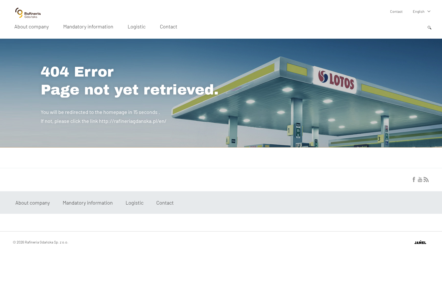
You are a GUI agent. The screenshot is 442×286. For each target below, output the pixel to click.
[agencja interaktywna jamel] (420, 242)
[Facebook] (414, 180)
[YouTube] (420, 180)
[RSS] (426, 180)
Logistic (137, 26)
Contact (396, 11)
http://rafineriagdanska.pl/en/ (133, 121)
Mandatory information (88, 26)
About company (31, 26)
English (419, 11)
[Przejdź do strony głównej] (28, 16)
